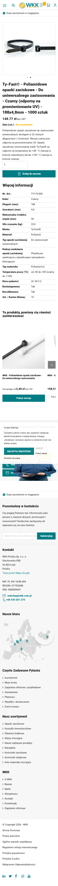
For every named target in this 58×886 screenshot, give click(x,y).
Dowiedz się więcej (12, 458)
